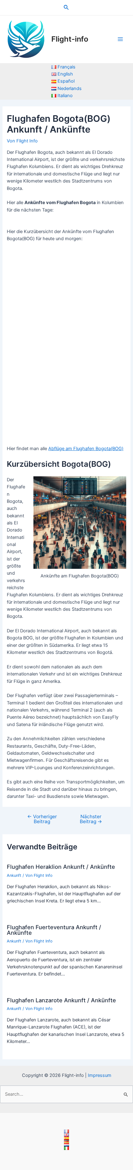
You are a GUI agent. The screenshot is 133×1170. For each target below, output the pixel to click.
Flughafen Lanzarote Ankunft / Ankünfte (61, 1000)
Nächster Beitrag (91, 819)
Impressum (99, 1075)
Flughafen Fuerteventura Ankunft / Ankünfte (54, 930)
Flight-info (69, 39)
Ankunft (14, 875)
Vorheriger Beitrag (42, 819)
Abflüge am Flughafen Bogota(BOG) (85, 448)
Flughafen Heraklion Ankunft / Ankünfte (61, 866)
